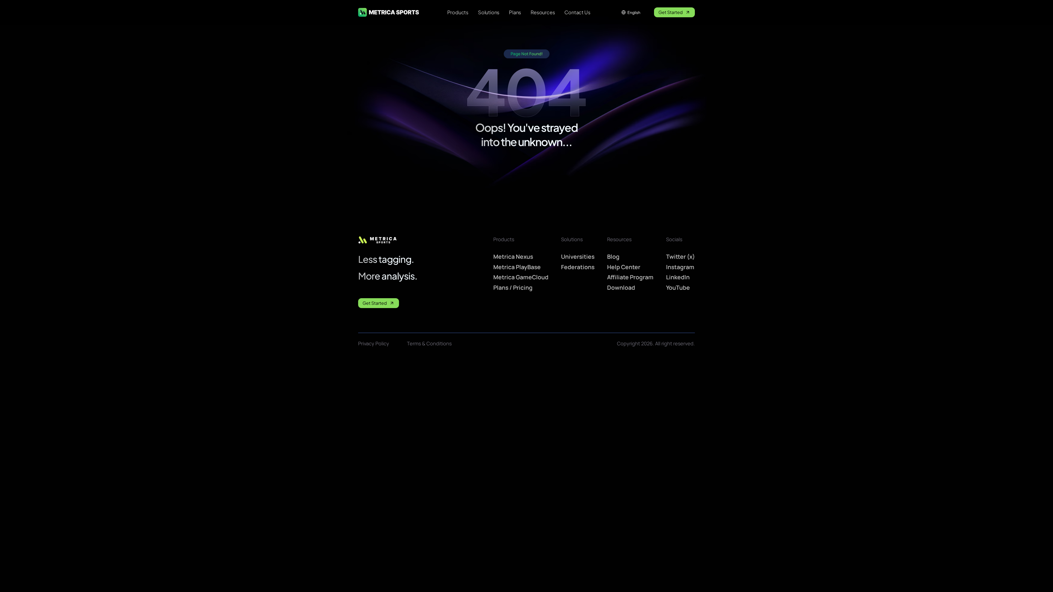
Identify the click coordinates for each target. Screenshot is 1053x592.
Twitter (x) (680, 256)
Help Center (623, 267)
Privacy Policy (373, 343)
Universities (578, 256)
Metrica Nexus (513, 256)
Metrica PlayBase (517, 267)
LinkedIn (678, 277)
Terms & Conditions (429, 343)
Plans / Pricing (513, 288)
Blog (613, 256)
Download (621, 288)
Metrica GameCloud (520, 277)
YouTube (678, 288)
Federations (578, 267)
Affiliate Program (630, 277)
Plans (515, 12)
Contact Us (577, 12)
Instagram (680, 267)
